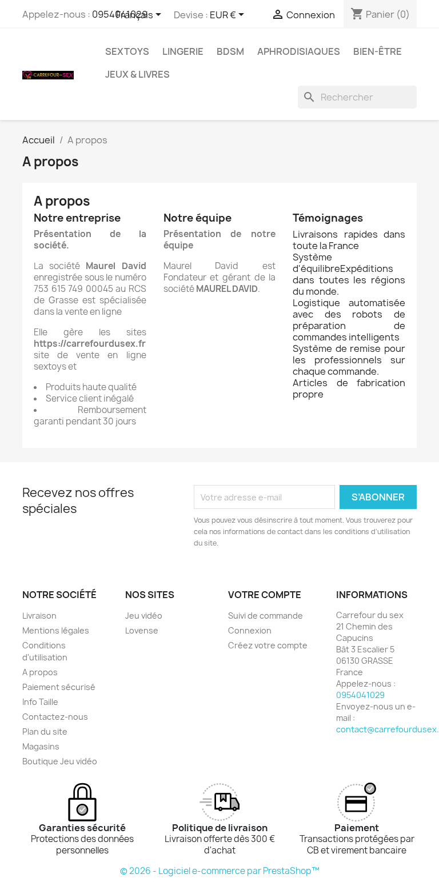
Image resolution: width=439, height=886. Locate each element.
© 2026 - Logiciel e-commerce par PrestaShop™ (220, 871)
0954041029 (360, 694)
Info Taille (40, 701)
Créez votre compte (268, 645)
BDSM (230, 51)
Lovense (141, 630)
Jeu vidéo (143, 615)
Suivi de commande (265, 615)
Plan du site (44, 731)
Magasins (40, 746)
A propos (40, 672)
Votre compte (264, 594)
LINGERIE (182, 51)
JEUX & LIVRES (137, 74)
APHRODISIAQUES (298, 51)
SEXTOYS (127, 51)
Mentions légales (55, 630)
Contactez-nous (55, 716)
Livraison (39, 615)
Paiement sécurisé (58, 686)
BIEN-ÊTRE (377, 51)
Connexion (250, 630)
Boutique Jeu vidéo (59, 761)
